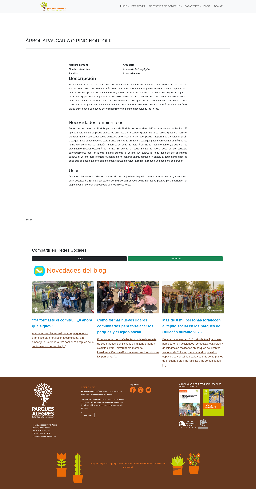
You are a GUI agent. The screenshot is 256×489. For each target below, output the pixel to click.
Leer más (88, 415)
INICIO (123, 6)
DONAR (218, 6)
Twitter (80, 258)
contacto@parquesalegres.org (44, 436)
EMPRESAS (138, 6)
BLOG (206, 6)
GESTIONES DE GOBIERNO (164, 6)
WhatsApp (176, 258)
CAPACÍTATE (191, 6)
